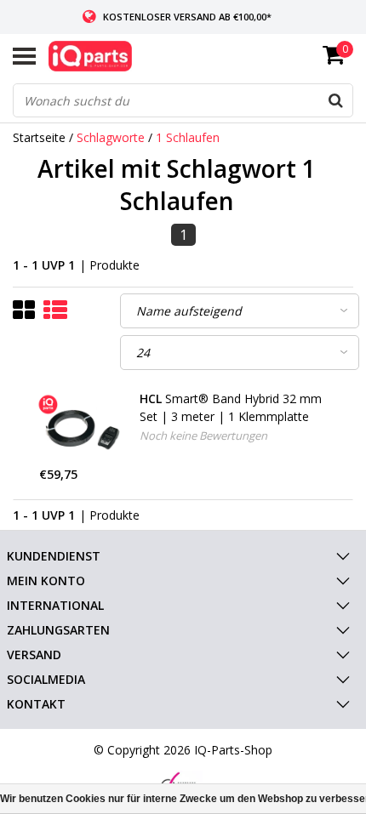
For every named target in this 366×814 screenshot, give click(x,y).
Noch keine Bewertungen (203, 435)
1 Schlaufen (188, 137)
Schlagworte (111, 137)
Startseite (39, 137)
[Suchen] (335, 100)
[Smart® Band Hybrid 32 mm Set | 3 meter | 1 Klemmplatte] (83, 428)
